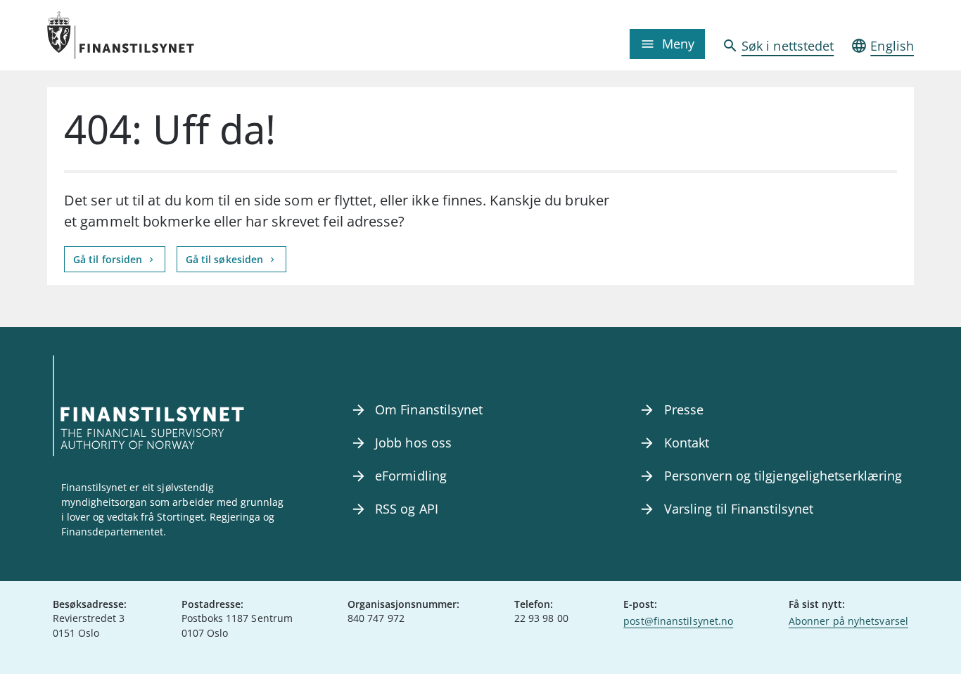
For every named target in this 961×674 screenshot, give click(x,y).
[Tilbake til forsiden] (155, 35)
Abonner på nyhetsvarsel (848, 621)
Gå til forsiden (109, 259)
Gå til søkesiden (226, 259)
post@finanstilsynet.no (678, 621)
